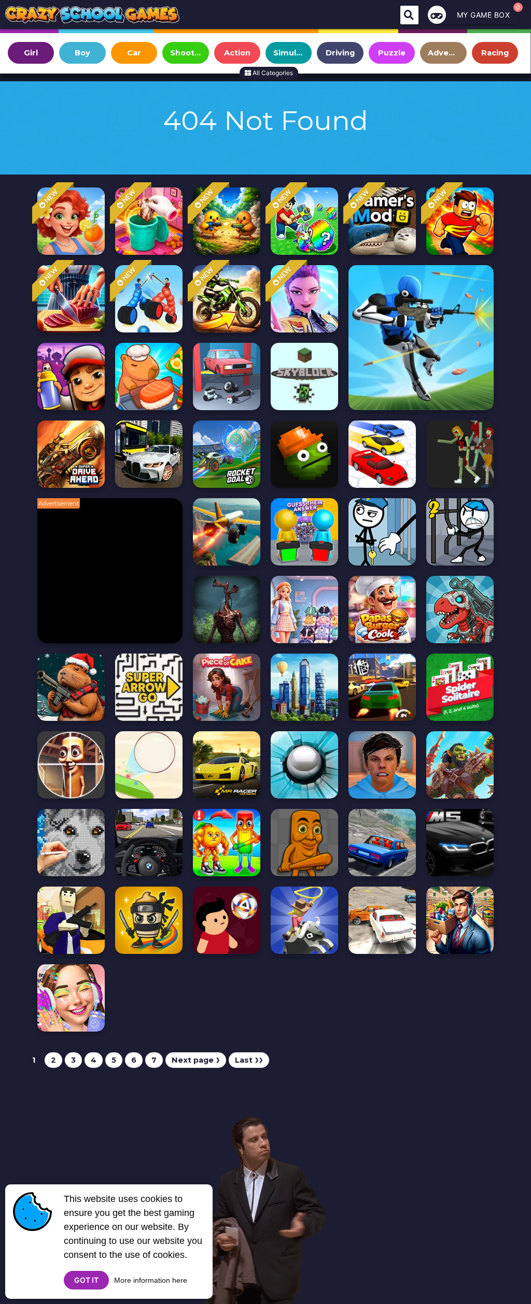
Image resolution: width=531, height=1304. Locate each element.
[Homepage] (92, 16)
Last (249, 1060)
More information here (150, 1280)
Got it (86, 1280)
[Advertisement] (115, 576)
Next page (196, 1060)
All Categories (272, 73)
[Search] (409, 15)
